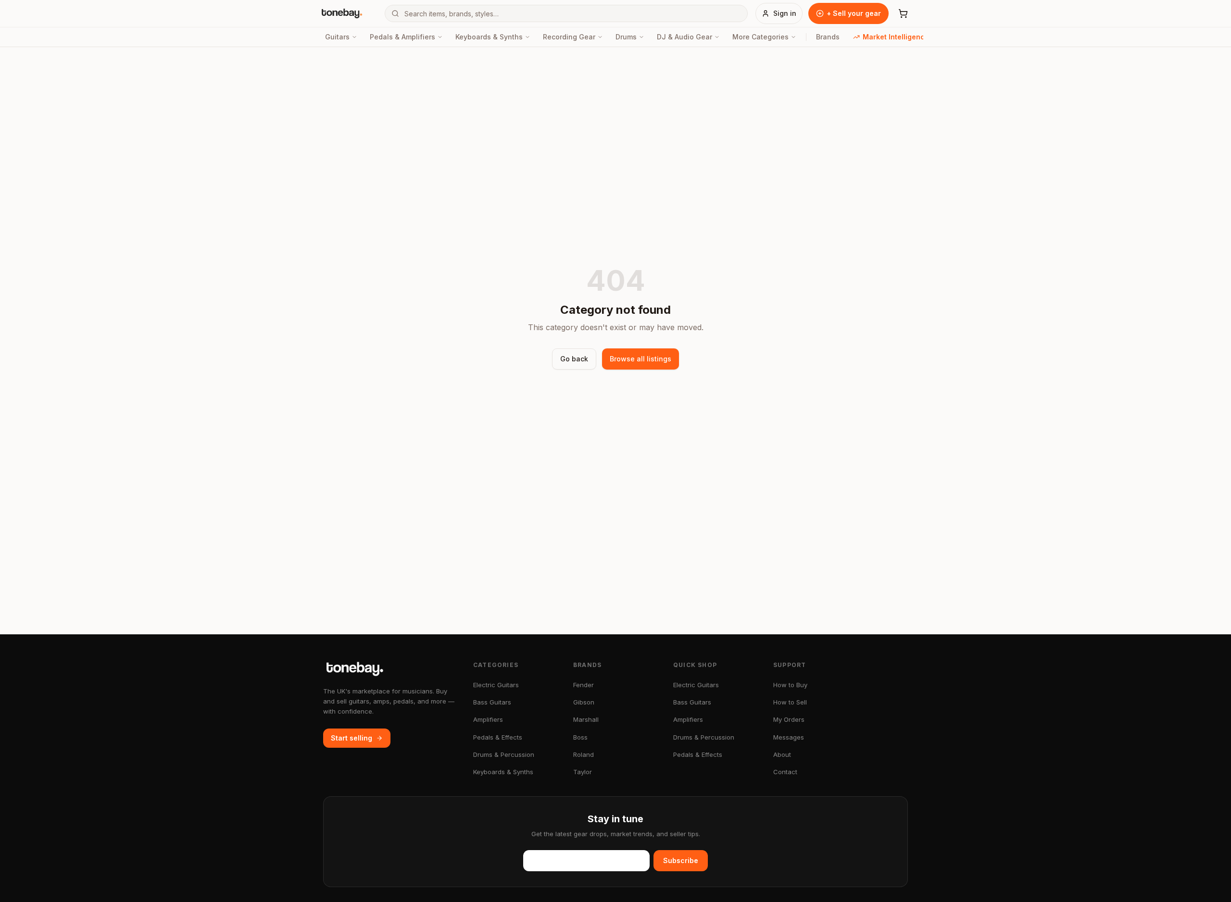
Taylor (582, 772)
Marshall (586, 719)
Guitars (337, 37)
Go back (574, 359)
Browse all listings (640, 359)
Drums (626, 37)
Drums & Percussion (503, 754)
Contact (785, 772)
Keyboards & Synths (489, 37)
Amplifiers (488, 719)
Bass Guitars (492, 702)
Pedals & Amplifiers (402, 37)
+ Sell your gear (854, 13)
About (782, 754)
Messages (788, 737)
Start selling (351, 738)
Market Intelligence (896, 37)
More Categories (760, 37)
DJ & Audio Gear (684, 37)
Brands (828, 37)
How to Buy (790, 685)
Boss (580, 737)
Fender (583, 685)
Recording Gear (569, 37)
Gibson (583, 702)
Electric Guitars (496, 685)
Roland (583, 754)
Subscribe (680, 860)
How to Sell (790, 702)
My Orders (788, 719)
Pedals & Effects (497, 737)
